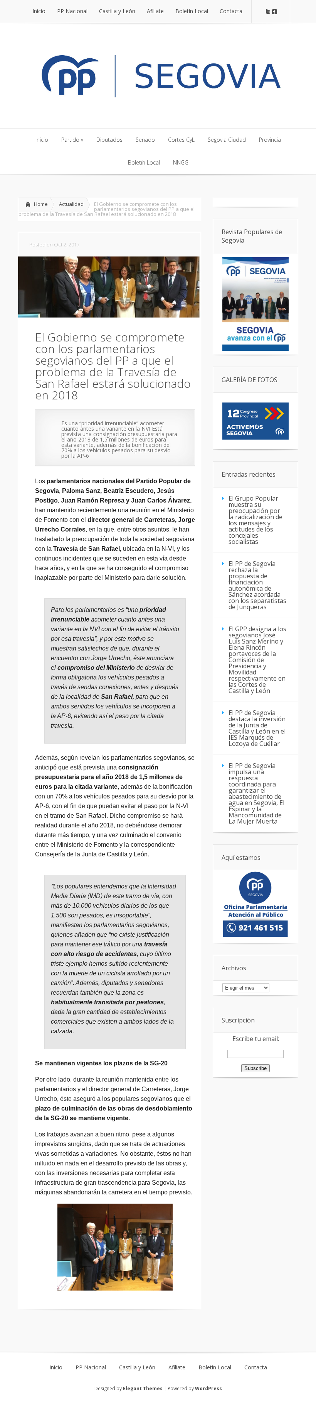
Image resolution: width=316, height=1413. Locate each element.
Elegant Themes (143, 1388)
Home (41, 203)
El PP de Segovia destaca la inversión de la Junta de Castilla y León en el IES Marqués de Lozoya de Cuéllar (257, 728)
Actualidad (71, 203)
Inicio (55, 1367)
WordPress (208, 1388)
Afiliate (176, 1367)
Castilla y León (137, 1367)
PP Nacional (91, 1367)
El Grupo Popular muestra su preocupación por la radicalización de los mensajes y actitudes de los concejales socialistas (255, 520)
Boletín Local (214, 1367)
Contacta (255, 1367)
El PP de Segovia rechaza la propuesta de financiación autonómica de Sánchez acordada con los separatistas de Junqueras (257, 585)
